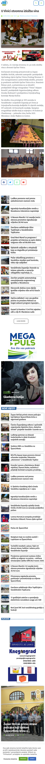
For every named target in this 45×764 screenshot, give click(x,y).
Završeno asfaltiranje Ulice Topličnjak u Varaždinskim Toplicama (22, 230)
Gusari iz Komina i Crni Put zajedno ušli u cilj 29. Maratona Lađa (25, 310)
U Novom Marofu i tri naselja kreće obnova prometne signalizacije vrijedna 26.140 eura (25, 220)
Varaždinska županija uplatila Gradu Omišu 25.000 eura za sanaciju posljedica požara (27, 507)
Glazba (7, 392)
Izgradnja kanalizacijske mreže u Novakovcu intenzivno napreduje (25, 209)
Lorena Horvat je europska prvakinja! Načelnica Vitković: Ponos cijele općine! (26, 518)
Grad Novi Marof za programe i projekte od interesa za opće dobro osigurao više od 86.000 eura (26, 240)
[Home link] (4, 3)
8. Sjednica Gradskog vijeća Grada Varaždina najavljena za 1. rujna (24, 487)
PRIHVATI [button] (23, 759)
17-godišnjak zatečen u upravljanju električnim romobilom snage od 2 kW (26, 598)
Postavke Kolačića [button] (10, 759)
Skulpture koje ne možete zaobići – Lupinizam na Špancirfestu (25, 538)
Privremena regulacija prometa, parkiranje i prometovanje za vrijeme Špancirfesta (25, 578)
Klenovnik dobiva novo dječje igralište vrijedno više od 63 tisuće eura (25, 290)
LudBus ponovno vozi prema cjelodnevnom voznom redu (23, 199)
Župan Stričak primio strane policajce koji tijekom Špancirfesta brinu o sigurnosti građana (26, 417)
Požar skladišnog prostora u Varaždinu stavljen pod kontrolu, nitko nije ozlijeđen (25, 260)
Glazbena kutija (13, 397)
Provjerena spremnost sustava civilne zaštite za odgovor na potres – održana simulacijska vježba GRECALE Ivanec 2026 (27, 558)
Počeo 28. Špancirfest (19, 528)
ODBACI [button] (32, 759)
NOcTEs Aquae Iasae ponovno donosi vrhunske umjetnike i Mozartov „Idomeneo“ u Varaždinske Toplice (26, 457)
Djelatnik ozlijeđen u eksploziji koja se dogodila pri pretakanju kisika (24, 250)
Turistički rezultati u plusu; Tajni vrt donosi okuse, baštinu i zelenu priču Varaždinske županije (25, 548)
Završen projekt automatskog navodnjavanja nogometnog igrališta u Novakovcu (23, 280)
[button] (4, 182)
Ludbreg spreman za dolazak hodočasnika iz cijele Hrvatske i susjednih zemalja (23, 437)
